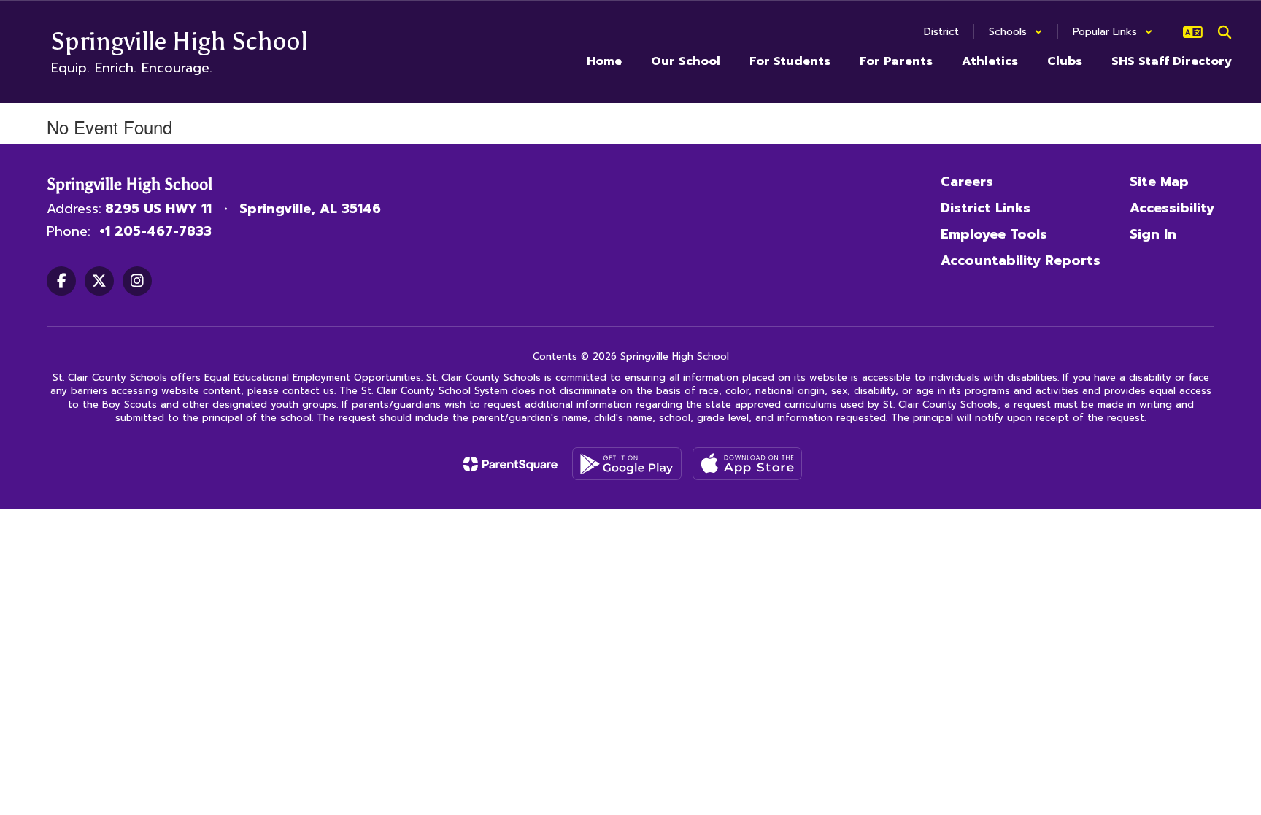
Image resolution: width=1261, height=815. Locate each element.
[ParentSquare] (510, 464)
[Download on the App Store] (747, 463)
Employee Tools (994, 234)
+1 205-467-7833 (155, 231)
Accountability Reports (1020, 260)
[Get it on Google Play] (627, 463)
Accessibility (1172, 208)
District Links (985, 208)
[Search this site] (1224, 32)
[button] (1016, 31)
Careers (967, 181)
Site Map (1159, 181)
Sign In (1153, 234)
